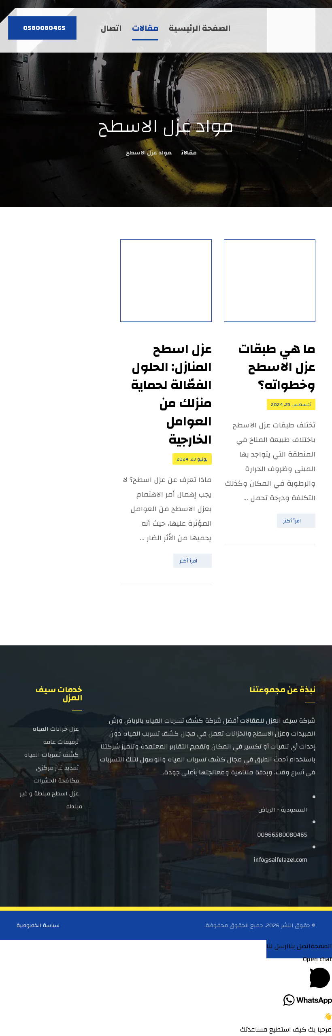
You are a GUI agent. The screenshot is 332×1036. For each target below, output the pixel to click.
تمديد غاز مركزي (57, 767)
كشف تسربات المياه (51, 754)
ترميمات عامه (61, 741)
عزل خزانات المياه (56, 728)
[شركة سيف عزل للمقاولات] (292, 30)
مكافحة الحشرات (56, 780)
